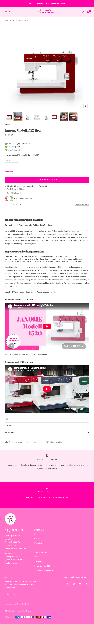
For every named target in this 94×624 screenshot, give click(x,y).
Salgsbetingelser (40, 552)
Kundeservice (36, 442)
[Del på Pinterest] (13, 204)
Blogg (36, 534)
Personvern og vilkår (42, 566)
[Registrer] (39, 594)
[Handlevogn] (88, 12)
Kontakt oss (39, 543)
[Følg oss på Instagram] (73, 584)
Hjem (6, 21)
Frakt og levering (15, 442)
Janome (8, 125)
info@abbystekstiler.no (20, 548)
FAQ (36, 548)
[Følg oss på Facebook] (67, 584)
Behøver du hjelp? (82, 204)
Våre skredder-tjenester (43, 570)
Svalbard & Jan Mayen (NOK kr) (17, 604)
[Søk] (10, 12)
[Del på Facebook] (10, 204)
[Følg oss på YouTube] (80, 584)
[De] (20, 204)
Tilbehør (8, 426)
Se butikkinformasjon (14, 193)
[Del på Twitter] (17, 204)
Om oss (37, 538)
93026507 (34, 155)
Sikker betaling (56, 442)
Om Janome (9, 432)
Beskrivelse (10, 215)
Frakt (36, 557)
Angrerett (38, 561)
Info (6, 419)
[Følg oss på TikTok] (86, 584)
